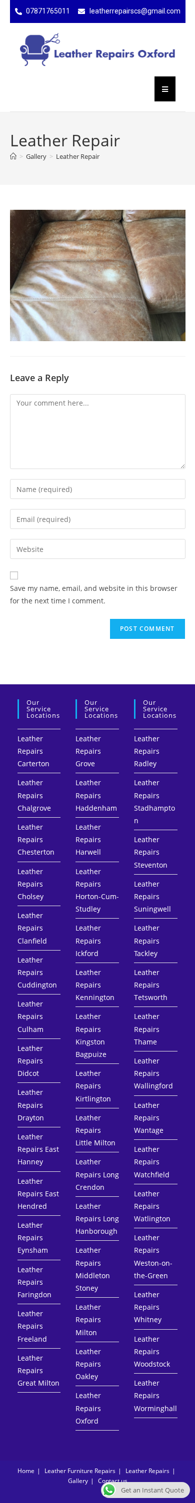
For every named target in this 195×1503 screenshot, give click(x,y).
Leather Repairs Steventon (151, 852)
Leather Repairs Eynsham (33, 1237)
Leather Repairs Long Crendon (97, 1174)
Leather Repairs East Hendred (38, 1193)
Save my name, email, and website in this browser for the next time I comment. (94, 594)
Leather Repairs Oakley (88, 1364)
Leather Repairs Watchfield (152, 1161)
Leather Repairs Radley (147, 751)
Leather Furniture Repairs (80, 1471)
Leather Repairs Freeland (32, 1326)
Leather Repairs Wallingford (153, 1073)
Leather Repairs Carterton (34, 751)
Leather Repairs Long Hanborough (97, 1218)
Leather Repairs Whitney (148, 1307)
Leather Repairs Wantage (149, 1117)
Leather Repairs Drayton (31, 1104)
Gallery (78, 1481)
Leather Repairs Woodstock (152, 1351)
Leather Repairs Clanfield (32, 928)
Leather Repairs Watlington (152, 1206)
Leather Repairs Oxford (88, 1408)
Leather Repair (78, 156)
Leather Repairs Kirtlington (93, 1085)
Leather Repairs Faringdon (35, 1282)
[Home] (13, 156)
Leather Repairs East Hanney (38, 1149)
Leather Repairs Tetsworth (151, 985)
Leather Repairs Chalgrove (34, 795)
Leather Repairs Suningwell (152, 896)
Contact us (113, 1481)
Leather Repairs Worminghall (155, 1395)
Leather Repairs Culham (31, 1016)
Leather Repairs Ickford (88, 940)
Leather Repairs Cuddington (37, 972)
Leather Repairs (148, 1471)
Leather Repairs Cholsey (31, 884)
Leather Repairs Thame (147, 1028)
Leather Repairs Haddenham (96, 795)
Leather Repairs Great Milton (39, 1370)
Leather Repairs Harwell (88, 839)
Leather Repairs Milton (88, 1319)
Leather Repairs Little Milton (96, 1130)
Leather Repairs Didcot (30, 1060)
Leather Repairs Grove (88, 751)
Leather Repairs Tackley (147, 940)
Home (26, 1471)
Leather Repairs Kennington (95, 985)
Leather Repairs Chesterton (36, 839)
